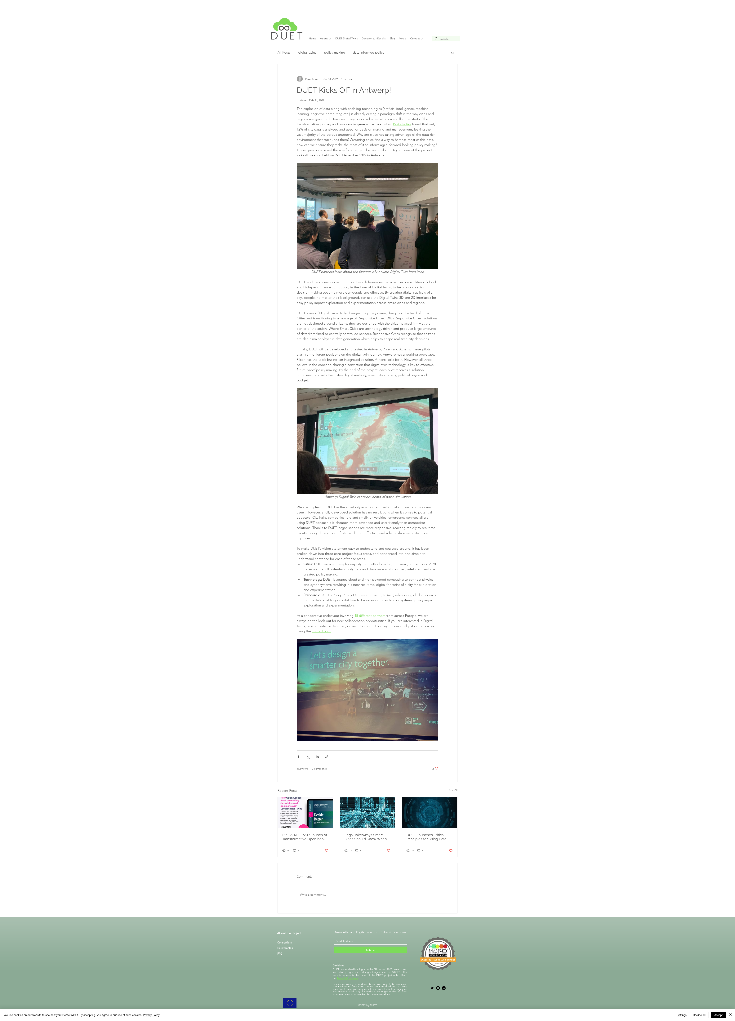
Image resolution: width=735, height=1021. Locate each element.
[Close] (730, 1015)
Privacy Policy (151, 1015)
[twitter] (432, 988)
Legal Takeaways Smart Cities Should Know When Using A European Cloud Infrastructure (366, 837)
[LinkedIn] (444, 988)
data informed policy (368, 52)
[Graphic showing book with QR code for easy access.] (305, 812)
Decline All (699, 1015)
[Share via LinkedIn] (317, 757)
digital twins (307, 52)
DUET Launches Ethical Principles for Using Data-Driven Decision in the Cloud (427, 837)
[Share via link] (326, 757)
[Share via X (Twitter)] (308, 757)
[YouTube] (438, 988)
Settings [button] (682, 1015)
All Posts (284, 52)
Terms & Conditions (347, 978)
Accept (718, 1015)
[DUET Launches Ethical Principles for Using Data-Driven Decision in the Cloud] (429, 812)
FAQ (279, 953)
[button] (452, 52)
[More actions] (436, 79)
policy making (334, 52)
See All (453, 790)
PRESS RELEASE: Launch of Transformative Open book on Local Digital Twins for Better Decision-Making (304, 837)
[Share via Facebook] (298, 757)
